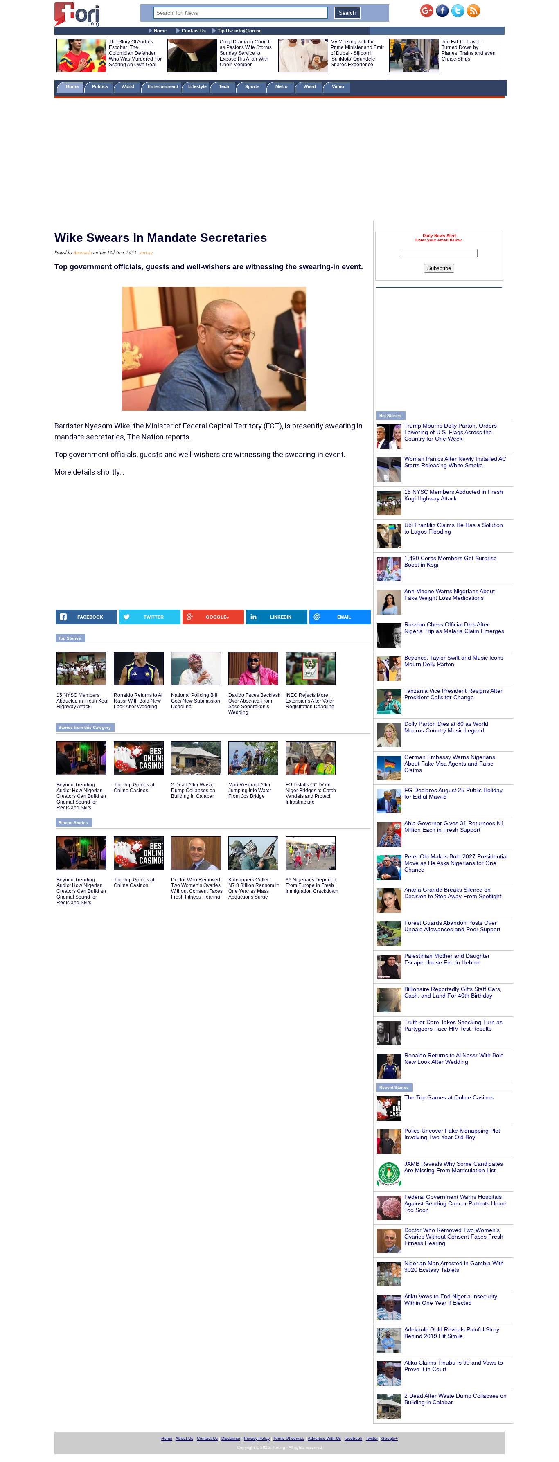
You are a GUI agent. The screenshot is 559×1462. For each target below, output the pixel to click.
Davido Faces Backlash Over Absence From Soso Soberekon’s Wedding (254, 703)
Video (338, 86)
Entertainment (163, 86)
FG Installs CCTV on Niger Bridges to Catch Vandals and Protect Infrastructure (311, 793)
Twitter (372, 1438)
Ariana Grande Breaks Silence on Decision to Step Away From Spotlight (452, 892)
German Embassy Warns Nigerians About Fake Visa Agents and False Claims (449, 763)
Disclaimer (230, 1438)
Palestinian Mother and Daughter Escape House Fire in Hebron (447, 959)
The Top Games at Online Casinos (449, 1097)
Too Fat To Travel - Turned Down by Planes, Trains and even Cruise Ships (469, 50)
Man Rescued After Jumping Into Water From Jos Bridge (249, 790)
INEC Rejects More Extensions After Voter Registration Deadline (310, 701)
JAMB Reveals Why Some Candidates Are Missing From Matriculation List (453, 1167)
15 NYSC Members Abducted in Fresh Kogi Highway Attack (453, 495)
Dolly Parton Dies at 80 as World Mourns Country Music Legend (446, 727)
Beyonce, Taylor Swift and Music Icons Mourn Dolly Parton (453, 660)
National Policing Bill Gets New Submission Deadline (195, 701)
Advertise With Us (324, 1438)
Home (160, 30)
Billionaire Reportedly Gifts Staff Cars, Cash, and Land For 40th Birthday (453, 992)
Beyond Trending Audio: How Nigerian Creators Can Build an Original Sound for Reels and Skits (81, 796)
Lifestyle (197, 86)
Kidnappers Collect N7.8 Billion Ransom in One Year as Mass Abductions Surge (254, 888)
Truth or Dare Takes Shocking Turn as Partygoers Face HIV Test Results (453, 1025)
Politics (100, 86)
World (129, 86)
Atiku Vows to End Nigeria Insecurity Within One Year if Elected (450, 1299)
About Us (184, 1438)
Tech (224, 86)
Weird (310, 86)
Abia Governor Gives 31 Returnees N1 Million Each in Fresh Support (454, 826)
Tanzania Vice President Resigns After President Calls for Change (453, 694)
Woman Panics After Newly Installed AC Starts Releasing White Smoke (455, 462)
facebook (353, 1438)
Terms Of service (288, 1438)
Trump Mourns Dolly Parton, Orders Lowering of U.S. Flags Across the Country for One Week (450, 432)
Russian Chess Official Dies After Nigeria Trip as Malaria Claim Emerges (454, 627)
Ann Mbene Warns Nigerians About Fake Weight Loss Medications (449, 594)
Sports (253, 86)
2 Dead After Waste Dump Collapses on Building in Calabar (193, 790)
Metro (282, 86)
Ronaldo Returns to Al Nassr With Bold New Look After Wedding (454, 1058)
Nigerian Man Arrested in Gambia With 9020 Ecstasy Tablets (454, 1266)
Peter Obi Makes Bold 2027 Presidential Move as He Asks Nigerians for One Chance (455, 863)
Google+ (389, 1438)
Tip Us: (240, 30)
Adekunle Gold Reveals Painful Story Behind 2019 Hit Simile (451, 1332)
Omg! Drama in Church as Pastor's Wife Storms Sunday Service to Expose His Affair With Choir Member (246, 53)
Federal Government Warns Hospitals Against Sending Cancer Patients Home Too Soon (455, 1203)
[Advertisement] (279, 161)
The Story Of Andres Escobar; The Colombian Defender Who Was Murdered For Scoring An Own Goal (135, 53)
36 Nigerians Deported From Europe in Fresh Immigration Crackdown (312, 885)
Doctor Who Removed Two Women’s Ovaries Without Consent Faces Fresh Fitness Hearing (453, 1236)
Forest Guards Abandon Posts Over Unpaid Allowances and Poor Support (452, 926)
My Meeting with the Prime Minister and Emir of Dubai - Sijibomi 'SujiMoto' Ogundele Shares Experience (357, 53)
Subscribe (439, 268)
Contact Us (194, 30)
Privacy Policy (257, 1438)
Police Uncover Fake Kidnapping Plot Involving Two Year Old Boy (452, 1133)
